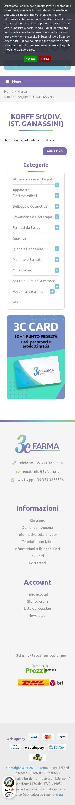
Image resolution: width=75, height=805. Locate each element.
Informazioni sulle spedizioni (37, 549)
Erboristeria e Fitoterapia (33, 217)
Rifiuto (45, 58)
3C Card (37, 556)
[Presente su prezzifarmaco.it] (40, 672)
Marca (22, 91)
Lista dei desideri (37, 608)
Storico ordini (37, 601)
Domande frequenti (37, 527)
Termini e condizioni (38, 542)
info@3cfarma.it (46, 471)
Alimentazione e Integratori (35, 179)
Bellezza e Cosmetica (30, 206)
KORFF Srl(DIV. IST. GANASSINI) (30, 97)
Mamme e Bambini (27, 259)
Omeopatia (22, 270)
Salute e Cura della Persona (34, 281)
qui (61, 794)
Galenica (19, 238)
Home (8, 91)
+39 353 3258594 (49, 480)
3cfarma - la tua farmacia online (41, 655)
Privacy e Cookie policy (19, 49)
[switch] (9, 794)
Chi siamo (37, 520)
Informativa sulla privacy (37, 534)
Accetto (30, 58)
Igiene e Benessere (28, 249)
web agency (16, 739)
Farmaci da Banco (26, 228)
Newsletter (38, 615)
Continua (54, 151)
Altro (17, 302)
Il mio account (38, 594)
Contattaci (37, 563)
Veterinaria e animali (29, 291)
